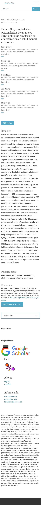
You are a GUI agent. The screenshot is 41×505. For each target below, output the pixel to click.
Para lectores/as (10, 397)
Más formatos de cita (11, 304)
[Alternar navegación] (37, 3)
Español (7, 384)
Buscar (35, 9)
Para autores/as (10, 399)
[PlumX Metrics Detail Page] (9, 367)
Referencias (8, 315)
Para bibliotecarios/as (13, 402)
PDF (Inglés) (7, 123)
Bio (2, 57)
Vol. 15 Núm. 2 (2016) (8, 20)
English (7, 382)
